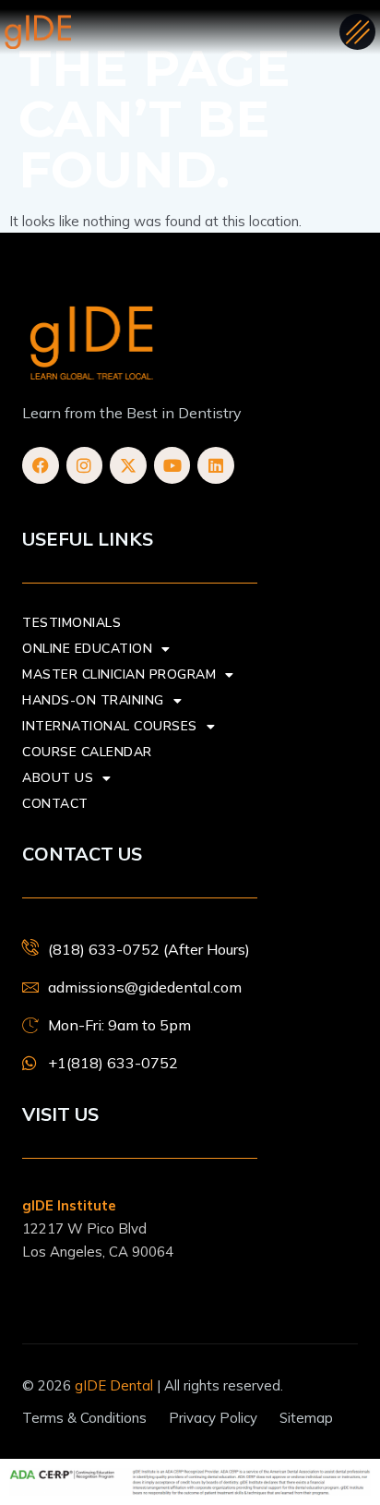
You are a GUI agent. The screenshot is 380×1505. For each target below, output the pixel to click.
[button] (357, 32)
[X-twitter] (128, 465)
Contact (55, 804)
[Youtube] (172, 465)
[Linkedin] (215, 465)
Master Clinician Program (119, 674)
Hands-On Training (93, 700)
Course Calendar (87, 752)
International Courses (109, 726)
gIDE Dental (114, 1385)
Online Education (87, 648)
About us (57, 778)
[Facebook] (40, 465)
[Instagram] (84, 465)
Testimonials (71, 623)
